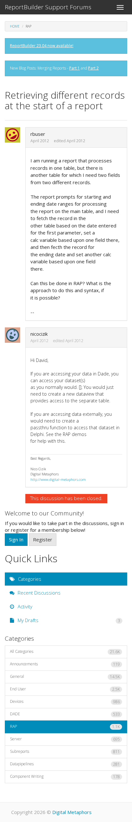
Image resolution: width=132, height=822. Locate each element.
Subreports (65, 751)
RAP (65, 726)
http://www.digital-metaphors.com (58, 479)
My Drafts (68, 620)
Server (65, 739)
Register (42, 539)
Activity (24, 606)
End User (65, 689)
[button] (14, 135)
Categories (29, 579)
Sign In (16, 539)
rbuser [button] (37, 134)
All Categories (65, 651)
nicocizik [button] (39, 334)
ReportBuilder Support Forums (48, 7)
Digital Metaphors (72, 812)
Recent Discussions (38, 592)
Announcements (65, 664)
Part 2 (93, 68)
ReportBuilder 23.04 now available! (41, 45)
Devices (65, 701)
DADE (65, 714)
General (65, 676)
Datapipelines (65, 764)
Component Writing (65, 776)
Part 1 (74, 68)
